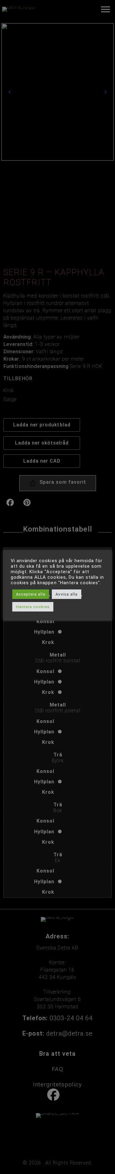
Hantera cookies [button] (33, 606)
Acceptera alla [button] (30, 594)
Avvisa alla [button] (66, 594)
